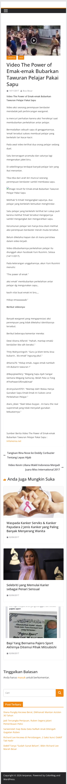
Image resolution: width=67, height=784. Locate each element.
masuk (21, 677)
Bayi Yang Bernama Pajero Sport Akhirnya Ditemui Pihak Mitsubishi (31, 645)
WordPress (9, 779)
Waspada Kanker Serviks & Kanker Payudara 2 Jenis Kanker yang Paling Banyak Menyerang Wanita (32, 527)
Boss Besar (28, 90)
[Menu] (5, 10)
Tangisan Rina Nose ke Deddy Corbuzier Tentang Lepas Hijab (31, 455)
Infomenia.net (14, 441)
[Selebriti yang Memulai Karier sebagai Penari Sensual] (33, 550)
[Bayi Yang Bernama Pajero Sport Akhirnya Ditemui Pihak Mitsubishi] (33, 608)
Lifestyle (11, 58)
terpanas (27, 775)
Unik (21, 58)
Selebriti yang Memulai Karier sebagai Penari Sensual (28, 587)
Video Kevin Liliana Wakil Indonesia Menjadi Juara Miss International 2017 (34, 467)
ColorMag (51, 775)
